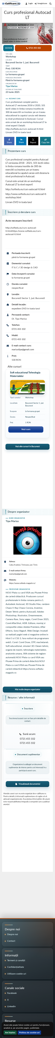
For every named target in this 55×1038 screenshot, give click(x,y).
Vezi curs (25, 429)
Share (9, 143)
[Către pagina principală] (11, 3)
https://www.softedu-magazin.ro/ (22, 583)
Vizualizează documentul (29, 784)
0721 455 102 (19, 329)
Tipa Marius (11, 86)
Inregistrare (42, 3)
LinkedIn (11, 1006)
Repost (33, 143)
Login (30, 3)
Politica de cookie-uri (29, 1032)
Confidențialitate (15, 967)
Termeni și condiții (16, 960)
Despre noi (12, 934)
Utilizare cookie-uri (16, 974)
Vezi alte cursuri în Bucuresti (27, 447)
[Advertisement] (27, 478)
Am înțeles (10, 1032)
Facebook (12, 993)
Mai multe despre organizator (27, 690)
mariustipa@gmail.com (23, 349)
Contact (11, 941)
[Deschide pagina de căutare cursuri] (50, 4)
